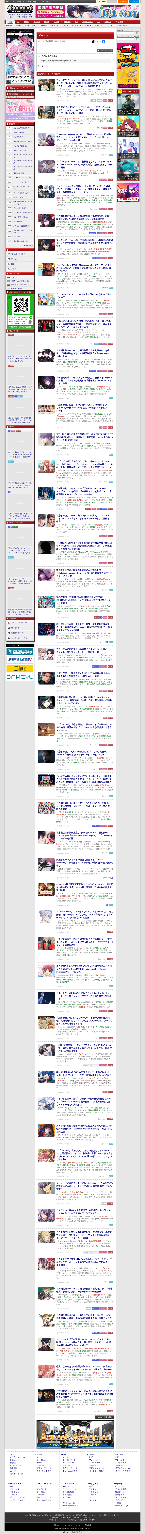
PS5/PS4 (37, 22)
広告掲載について (17, 633)
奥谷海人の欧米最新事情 (22, 128)
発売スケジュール (44, 1468)
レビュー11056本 (14, 17)
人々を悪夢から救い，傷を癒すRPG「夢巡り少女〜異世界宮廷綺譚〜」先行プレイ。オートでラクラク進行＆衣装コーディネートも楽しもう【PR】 (84, 1235)
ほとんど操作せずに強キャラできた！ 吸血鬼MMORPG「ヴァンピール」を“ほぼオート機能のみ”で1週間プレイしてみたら (20, 454)
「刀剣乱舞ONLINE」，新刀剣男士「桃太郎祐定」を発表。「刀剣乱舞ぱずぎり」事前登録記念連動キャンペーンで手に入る (84, 353)
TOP (10, 22)
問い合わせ (46, 2)
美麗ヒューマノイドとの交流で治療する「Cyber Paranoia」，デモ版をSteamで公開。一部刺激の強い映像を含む (84, 863)
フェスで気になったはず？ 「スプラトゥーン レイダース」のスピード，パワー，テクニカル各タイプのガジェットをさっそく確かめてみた (20, 485)
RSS (7, 2)
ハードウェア (87, 22)
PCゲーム (14, 277)
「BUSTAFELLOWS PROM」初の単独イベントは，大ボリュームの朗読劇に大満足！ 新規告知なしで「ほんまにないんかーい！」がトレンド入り (84, 324)
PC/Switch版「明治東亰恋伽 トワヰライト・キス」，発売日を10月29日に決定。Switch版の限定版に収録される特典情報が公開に (84, 887)
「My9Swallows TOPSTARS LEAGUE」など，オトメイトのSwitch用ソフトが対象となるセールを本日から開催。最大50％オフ (84, 268)
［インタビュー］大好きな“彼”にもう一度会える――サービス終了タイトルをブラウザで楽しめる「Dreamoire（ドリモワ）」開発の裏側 (84, 942)
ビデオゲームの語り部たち (22, 212)
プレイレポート (69, 1460)
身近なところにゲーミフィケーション (22, 231)
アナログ (108, 22)
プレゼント (112, 25)
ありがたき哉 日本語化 (21, 226)
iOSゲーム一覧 (69, 1503)
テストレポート (95, 1489)
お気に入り (112, 1)
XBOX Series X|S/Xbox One (20, 281)
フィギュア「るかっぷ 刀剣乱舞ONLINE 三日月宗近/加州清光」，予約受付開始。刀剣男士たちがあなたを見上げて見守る (84, 243)
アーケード (117, 1484)
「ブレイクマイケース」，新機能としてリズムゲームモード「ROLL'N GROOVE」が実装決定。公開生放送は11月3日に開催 (84, 164)
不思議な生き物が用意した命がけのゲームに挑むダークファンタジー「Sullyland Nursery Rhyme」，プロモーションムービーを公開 (84, 835)
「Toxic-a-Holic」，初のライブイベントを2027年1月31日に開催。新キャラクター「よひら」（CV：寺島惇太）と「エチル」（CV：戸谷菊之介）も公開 (84, 915)
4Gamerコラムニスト (20, 208)
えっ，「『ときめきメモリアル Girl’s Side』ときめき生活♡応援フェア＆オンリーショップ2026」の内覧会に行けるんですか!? (84, 1186)
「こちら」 (85, 1517)
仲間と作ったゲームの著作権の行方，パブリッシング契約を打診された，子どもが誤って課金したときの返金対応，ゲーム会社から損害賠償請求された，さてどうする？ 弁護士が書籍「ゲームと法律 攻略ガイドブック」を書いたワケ (20, 612)
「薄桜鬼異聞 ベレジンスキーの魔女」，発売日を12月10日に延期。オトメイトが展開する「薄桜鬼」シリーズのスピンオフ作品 (84, 380)
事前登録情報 (68, 1492)
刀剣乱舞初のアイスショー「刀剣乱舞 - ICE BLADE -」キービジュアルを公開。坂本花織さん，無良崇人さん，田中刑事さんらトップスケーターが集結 (84, 491)
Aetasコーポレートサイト (20, 638)
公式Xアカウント (18, 2)
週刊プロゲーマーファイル (22, 141)
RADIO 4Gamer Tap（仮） (22, 178)
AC (98, 22)
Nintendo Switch (16, 288)
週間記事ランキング (18, 254)
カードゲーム (120, 1495)
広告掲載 (88, 1525)
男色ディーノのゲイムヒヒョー (22, 156)
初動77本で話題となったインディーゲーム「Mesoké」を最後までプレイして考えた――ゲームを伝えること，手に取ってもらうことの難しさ (20, 516)
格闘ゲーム (119, 1492)
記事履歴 (123, 1)
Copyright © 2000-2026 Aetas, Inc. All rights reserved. (72, 1528)
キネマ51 (16, 236)
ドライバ (14, 269)
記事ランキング (16, 1474)
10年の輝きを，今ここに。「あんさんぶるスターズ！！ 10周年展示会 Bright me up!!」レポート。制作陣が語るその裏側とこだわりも (84, 1394)
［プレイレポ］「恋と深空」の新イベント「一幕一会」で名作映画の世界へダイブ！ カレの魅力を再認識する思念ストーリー (84, 727)
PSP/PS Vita (118, 1454)
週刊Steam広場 (18, 173)
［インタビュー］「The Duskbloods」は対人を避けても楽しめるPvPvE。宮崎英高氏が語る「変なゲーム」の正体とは (20, 581)
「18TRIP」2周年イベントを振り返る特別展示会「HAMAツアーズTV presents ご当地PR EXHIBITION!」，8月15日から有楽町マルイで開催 (84, 546)
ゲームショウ (99, 25)
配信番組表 (123, 25)
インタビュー (76, 25)
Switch (46, 22)
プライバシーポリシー (19, 622)
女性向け (67, 22)
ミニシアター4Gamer (20, 217)
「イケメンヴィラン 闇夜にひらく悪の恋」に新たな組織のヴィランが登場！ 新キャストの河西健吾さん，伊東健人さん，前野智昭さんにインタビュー (84, 189)
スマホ (56, 22)
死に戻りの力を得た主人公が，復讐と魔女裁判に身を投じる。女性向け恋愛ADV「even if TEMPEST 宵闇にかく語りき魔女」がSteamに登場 (84, 627)
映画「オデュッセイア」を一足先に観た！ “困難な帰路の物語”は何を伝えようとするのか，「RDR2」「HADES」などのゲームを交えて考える (20, 358)
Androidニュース (69, 1489)
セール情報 (67, 1495)
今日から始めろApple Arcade (23, 193)
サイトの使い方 (33, 2)
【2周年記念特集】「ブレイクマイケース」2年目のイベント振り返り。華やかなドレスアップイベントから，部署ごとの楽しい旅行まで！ (84, 1048)
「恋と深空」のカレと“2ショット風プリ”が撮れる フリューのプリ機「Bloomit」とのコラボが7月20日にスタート (81, 408)
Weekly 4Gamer (18, 132)
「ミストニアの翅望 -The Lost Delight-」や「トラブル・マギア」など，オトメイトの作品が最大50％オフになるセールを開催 (84, 1262)
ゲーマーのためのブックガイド (22, 187)
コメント (98, 41)
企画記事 (9, 25)
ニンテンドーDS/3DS (43, 1484)
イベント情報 (120, 1489)
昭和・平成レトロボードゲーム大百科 (22, 203)
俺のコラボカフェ (19, 197)
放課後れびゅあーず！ (21, 241)
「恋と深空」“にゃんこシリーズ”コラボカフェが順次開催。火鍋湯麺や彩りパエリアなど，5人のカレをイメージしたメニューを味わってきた (84, 1021)
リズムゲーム (120, 1500)
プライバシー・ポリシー (73, 1525)
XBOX (26, 22)
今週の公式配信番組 (20, 146)
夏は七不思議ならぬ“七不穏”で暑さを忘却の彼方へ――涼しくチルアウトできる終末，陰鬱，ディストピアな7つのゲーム (20, 420)
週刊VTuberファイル (20, 150)
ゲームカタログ (121, 1506)
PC (18, 22)
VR (76, 22)
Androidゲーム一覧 (70, 1506)
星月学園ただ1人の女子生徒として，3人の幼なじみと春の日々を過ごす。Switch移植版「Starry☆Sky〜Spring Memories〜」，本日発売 (84, 969)
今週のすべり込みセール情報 (22, 168)
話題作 (18, 25)
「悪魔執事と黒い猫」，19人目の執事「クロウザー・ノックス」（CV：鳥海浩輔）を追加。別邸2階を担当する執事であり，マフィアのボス (84, 700)
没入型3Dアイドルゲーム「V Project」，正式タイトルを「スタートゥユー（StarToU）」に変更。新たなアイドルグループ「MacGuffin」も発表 (84, 110)
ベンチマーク (94, 1500)
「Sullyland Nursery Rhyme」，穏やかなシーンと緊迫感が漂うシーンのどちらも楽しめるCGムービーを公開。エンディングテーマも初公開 (84, 137)
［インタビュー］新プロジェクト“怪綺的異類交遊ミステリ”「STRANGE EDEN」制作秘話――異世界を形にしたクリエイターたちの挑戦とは (84, 1102)
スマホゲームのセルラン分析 (22, 162)
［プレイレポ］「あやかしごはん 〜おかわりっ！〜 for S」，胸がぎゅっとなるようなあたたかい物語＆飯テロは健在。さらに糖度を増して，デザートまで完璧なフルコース (84, 464)
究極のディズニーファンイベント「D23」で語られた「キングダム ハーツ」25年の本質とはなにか (20, 550)
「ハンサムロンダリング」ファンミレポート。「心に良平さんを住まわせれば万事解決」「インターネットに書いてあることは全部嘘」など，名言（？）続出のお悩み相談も (84, 779)
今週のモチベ (18, 137)
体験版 (13, 1463)
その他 (118, 1503)
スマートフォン (67, 1484)
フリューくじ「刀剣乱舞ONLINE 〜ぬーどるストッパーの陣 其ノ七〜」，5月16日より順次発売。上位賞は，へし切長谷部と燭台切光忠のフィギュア (84, 1342)
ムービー (88, 25)
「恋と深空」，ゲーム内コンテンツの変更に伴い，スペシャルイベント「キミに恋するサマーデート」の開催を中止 (82, 518)
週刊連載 (44, 25)
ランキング (134, 1)
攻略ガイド (54, 25)
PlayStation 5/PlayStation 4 (20, 284)
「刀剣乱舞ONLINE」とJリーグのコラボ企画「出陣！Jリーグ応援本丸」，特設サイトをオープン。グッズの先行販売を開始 (84, 806)
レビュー (65, 25)
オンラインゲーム (30, 25)
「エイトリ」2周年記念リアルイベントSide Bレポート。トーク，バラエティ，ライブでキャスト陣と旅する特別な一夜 (84, 996)
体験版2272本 (27, 17)
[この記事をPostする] (93, 41)
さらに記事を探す (105, 1417)
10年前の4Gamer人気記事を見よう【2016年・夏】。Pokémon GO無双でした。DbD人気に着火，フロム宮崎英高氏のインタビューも (20, 389)
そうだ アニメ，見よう (21, 182)
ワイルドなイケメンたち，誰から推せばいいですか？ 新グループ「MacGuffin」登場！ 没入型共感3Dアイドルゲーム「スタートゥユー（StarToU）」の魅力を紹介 (84, 83)
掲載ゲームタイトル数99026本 (19, 15)
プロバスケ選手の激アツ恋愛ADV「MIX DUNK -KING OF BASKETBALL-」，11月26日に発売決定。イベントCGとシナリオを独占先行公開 (84, 437)
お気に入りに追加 (106, 50)
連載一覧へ (29, 245)
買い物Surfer (17, 221)
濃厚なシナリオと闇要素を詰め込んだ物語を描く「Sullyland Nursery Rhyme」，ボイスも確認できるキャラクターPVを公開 (84, 573)
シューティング (121, 1497)
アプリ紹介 (67, 1497)
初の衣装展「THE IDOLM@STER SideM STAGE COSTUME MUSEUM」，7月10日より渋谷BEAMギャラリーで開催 (83, 600)
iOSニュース (68, 1486)
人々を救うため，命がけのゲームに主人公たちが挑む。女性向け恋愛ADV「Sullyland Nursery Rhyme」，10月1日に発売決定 (84, 1129)
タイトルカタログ (44, 1471)
